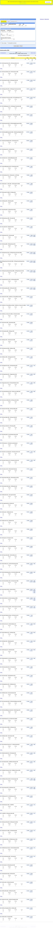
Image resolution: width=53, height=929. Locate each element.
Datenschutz (46, 19)
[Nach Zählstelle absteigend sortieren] (13, 59)
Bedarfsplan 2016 (14, 21)
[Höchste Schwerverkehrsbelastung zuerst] (30, 59)
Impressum (42, 19)
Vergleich (8, 21)
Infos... (1, 68)
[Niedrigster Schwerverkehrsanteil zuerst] (30, 60)
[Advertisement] (26, 9)
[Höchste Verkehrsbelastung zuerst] (27, 59)
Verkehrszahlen (3, 21)
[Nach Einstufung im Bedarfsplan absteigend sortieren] (34, 59)
